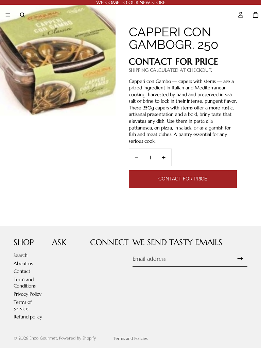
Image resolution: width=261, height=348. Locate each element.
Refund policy (28, 316)
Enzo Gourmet (43, 338)
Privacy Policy (27, 294)
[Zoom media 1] (58, 58)
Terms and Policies (130, 338)
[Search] (22, 14)
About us (23, 263)
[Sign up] (240, 258)
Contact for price (182, 178)
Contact (22, 271)
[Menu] (8, 15)
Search (21, 255)
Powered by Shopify (77, 338)
